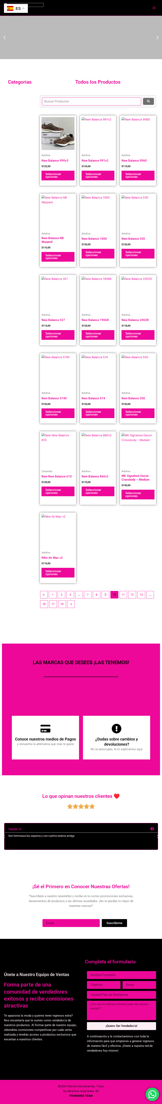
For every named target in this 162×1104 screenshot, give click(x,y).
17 (53, 604)
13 (141, 595)
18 (62, 604)
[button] (4, 37)
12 (132, 595)
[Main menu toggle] (154, 8)
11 (123, 595)
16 (44, 604)
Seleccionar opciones (53, 175)
